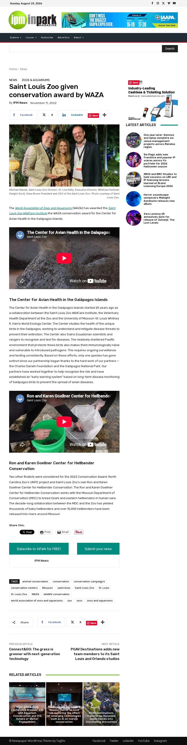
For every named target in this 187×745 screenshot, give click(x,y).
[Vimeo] (168, 3)
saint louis (63, 587)
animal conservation (35, 581)
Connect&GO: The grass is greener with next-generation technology (34, 654)
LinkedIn (128, 741)
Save (95, 115)
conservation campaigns (89, 581)
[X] (163, 3)
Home (13, 69)
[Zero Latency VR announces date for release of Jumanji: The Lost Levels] (133, 217)
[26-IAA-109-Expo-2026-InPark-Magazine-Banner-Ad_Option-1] (120, 20)
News (23, 69)
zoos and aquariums (100, 600)
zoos (79, 600)
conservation (61, 581)
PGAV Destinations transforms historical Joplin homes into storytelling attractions (101, 718)
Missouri (47, 587)
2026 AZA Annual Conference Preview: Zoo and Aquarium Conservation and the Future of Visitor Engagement (27, 715)
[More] (104, 114)
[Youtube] (174, 3)
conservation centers (24, 587)
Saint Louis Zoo (84, 587)
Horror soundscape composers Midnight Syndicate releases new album (159, 199)
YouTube (144, 741)
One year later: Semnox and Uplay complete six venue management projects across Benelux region (159, 141)
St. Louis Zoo (19, 594)
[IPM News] (22, 561)
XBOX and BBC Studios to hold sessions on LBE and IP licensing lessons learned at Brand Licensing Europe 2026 (160, 180)
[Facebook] (152, 3)
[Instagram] (158, 3)
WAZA (35, 594)
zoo (69, 600)
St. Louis (104, 587)
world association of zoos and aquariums (37, 600)
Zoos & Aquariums (36, 79)
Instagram (160, 741)
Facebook (99, 741)
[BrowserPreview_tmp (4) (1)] (152, 99)
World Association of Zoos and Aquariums (43, 208)
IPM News (20, 102)
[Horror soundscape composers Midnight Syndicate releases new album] (133, 199)
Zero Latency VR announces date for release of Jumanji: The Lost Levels (159, 218)
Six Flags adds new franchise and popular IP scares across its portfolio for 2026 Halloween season (159, 160)
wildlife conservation (57, 594)
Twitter (114, 741)
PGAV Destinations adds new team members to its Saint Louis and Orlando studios (95, 654)
